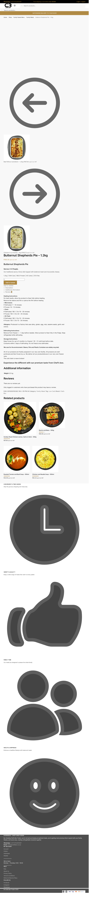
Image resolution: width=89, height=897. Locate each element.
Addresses (7, 853)
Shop (10, 17)
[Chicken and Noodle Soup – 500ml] (45, 459)
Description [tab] (9, 288)
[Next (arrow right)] (2, 896)
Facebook (6, 882)
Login (78, 1)
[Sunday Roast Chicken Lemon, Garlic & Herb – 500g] (20, 418)
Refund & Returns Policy (10, 878)
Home (5, 17)
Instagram (6, 885)
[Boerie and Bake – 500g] (52, 415)
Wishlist (6, 855)
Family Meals (30, 17)
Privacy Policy (8, 873)
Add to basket (10, 282)
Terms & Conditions (9, 875)
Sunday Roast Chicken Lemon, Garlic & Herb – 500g (20, 437)
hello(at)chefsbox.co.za (14, 844)
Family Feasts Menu (19, 17)
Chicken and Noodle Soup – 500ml (43, 474)
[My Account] (15, 6)
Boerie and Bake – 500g (46, 430)
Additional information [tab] (12, 290)
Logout (83, 1)
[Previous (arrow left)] (0, 896)
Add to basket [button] (20, 444)
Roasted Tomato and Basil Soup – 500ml (16, 474)
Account (6, 849)
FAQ (5, 869)
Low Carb (52, 391)
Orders (6, 851)
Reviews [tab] (8, 292)
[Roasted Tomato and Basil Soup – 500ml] (17, 459)
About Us (6, 871)
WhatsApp (7, 887)
